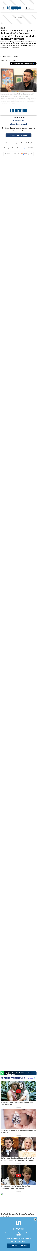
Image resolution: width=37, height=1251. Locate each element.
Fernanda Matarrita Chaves (10, 56)
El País (3, 28)
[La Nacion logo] (14, 8)
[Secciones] (3, 7)
